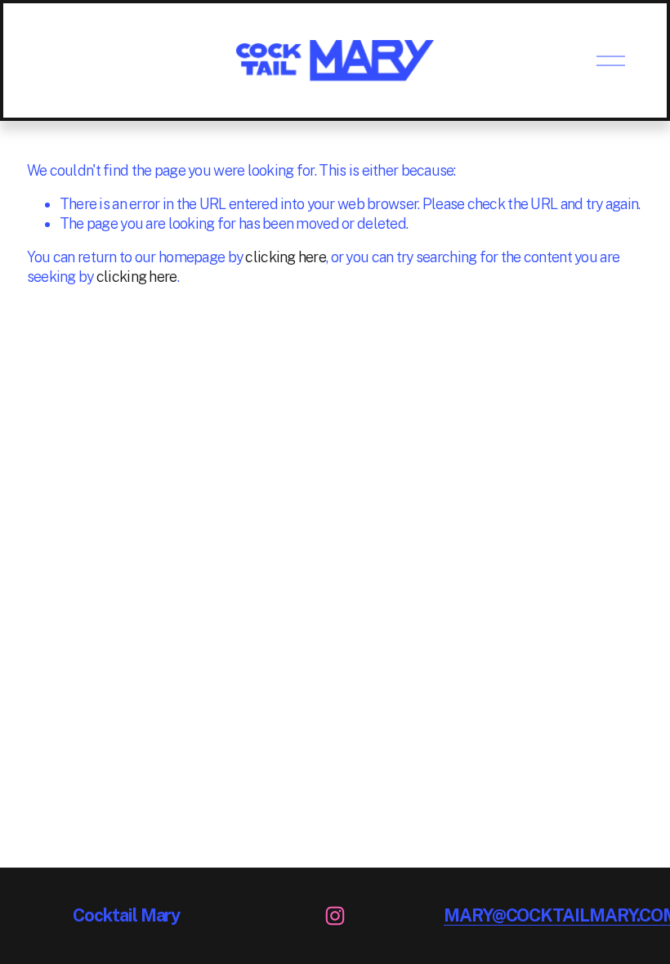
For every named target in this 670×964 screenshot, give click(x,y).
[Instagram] (335, 916)
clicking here (285, 257)
